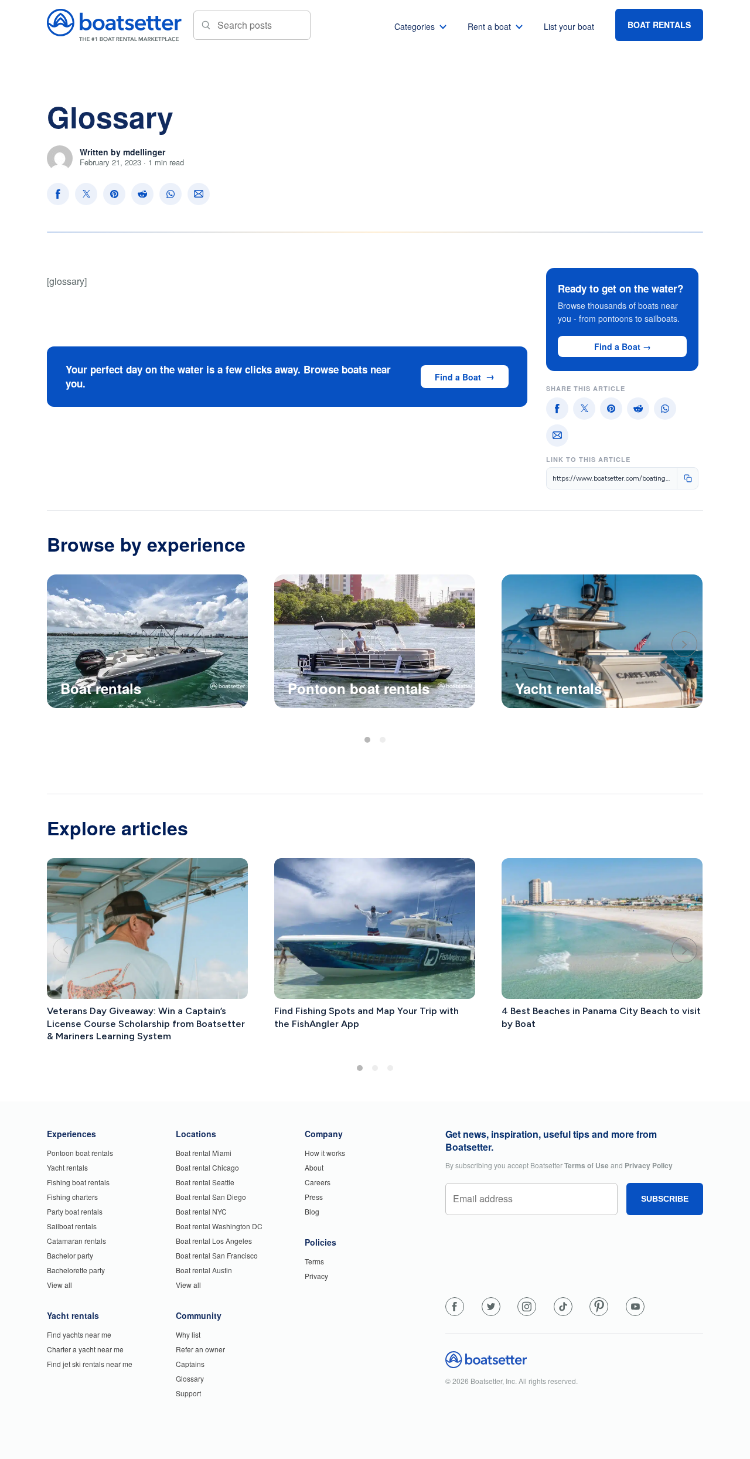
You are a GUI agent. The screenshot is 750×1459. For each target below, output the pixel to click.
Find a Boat (458, 377)
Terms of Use (586, 1165)
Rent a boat (489, 26)
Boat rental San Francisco (217, 1255)
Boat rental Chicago (207, 1167)
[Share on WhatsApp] (170, 194)
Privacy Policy (649, 1165)
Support (188, 1393)
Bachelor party (70, 1255)
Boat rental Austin (204, 1270)
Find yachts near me (79, 1334)
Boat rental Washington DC (219, 1226)
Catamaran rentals (76, 1241)
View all (59, 1285)
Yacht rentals (67, 1167)
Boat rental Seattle (205, 1182)
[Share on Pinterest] (114, 194)
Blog (312, 1211)
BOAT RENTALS (659, 24)
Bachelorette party (76, 1270)
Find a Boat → (622, 346)
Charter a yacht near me (85, 1349)
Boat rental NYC (201, 1211)
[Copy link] (687, 478)
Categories (414, 26)
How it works (325, 1153)
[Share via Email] (199, 194)
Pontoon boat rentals (80, 1153)
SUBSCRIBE (664, 1198)
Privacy (316, 1276)
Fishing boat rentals (78, 1182)
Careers (317, 1182)
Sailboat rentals (72, 1226)
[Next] (684, 644)
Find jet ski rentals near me (89, 1364)
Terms (314, 1261)
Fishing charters (72, 1197)
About (314, 1167)
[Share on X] (86, 194)
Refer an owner (200, 1349)
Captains (190, 1364)
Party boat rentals (75, 1211)
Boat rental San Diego (211, 1197)
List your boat (569, 26)
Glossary (190, 1378)
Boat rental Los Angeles (214, 1241)
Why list (188, 1334)
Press (314, 1197)
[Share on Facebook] (58, 194)
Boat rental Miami (203, 1153)
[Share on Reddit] (142, 194)
